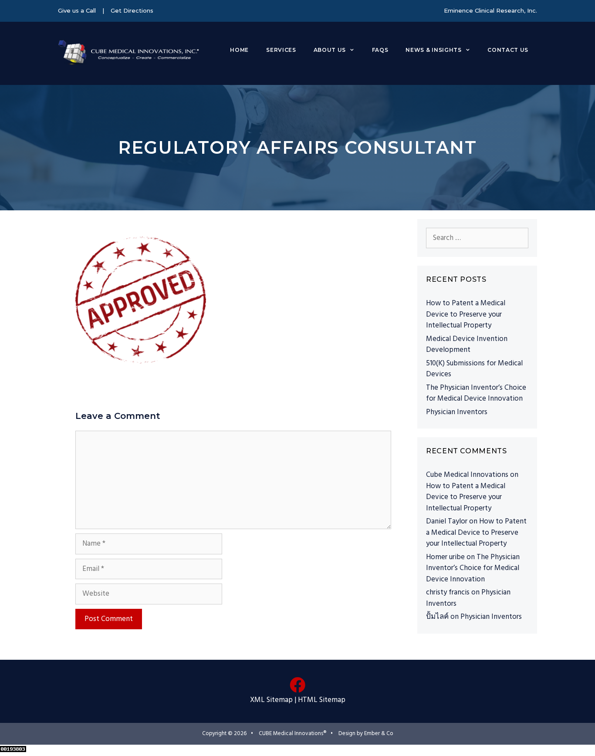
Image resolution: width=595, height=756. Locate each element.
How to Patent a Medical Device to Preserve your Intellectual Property (465, 314)
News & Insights (433, 50)
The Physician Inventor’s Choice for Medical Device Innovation (476, 393)
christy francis (448, 592)
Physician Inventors (456, 412)
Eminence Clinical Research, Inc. (490, 10)
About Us (330, 50)
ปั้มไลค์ (437, 617)
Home (239, 50)
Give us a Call (77, 10)
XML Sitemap (271, 700)
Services (281, 50)
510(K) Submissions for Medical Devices (474, 369)
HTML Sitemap (321, 700)
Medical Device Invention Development (466, 344)
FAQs (380, 50)
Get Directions (132, 10)
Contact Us (507, 50)
